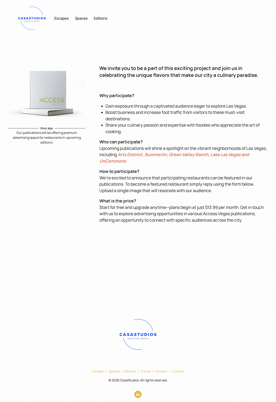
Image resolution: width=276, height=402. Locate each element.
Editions (100, 18)
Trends (145, 371)
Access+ (161, 371)
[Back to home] (32, 18)
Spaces (81, 18)
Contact (178, 371)
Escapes (61, 18)
